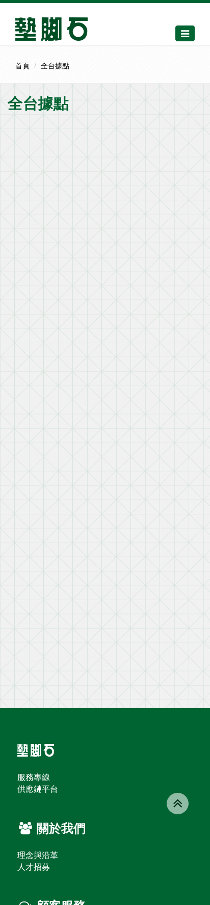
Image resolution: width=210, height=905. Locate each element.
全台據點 (55, 66)
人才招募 (33, 867)
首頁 (22, 66)
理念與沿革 (37, 855)
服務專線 (33, 777)
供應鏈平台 (37, 789)
